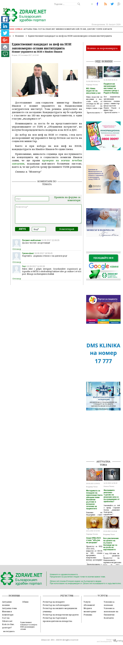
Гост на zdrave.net (46, 29)
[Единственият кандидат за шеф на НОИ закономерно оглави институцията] (23, 15)
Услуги (99, 29)
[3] (5, 56)
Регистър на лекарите (54, 602)
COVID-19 (19, 29)
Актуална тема (30, 29)
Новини (11, 29)
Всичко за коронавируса (102, 48)
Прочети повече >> (94, 112)
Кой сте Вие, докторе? (85, 29)
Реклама (88, 614)
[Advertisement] (104, 441)
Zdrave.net (45, 640)
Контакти (107, 29)
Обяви (25, 602)
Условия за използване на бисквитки (111, 611)
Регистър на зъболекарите (56, 605)
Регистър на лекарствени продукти (60, 614)
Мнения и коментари (65, 29)
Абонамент (89, 605)
